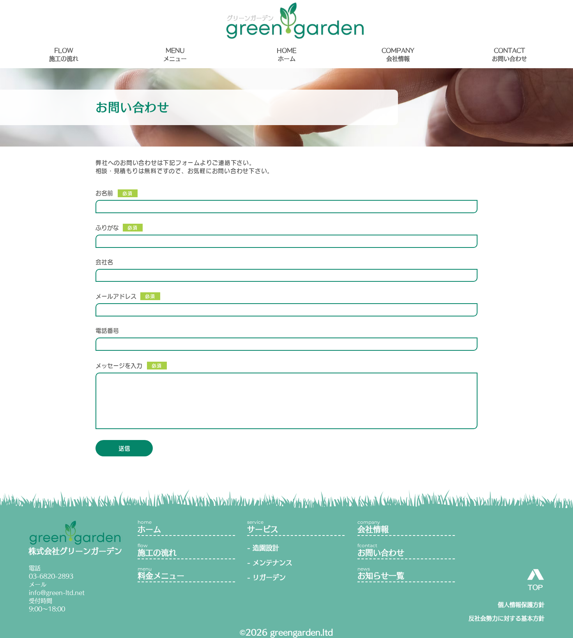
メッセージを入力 (119, 366)
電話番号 (107, 331)
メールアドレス (116, 296)
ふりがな (107, 228)
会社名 (104, 262)
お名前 (104, 193)
